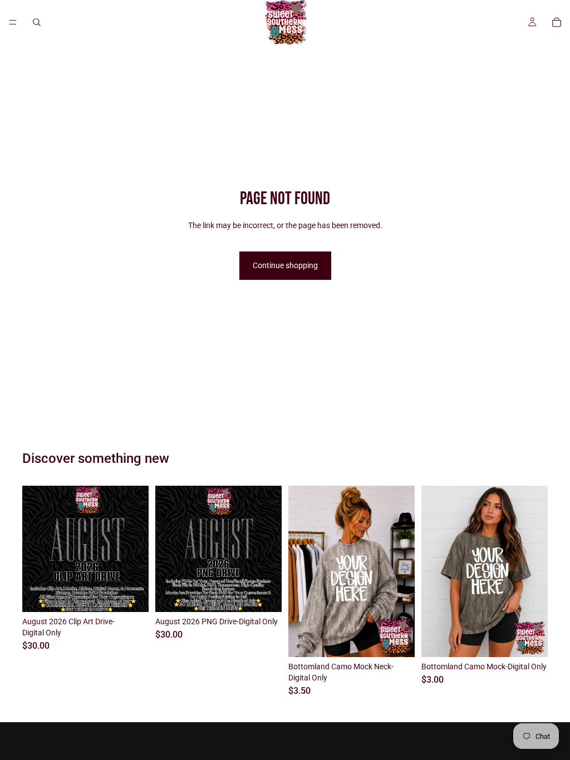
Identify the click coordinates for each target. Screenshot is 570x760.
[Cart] (556, 22)
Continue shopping (285, 265)
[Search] (36, 22)
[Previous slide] (300, 571)
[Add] (131, 595)
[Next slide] (402, 571)
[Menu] (13, 22)
